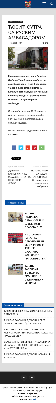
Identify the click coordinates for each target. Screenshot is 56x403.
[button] (52, 4)
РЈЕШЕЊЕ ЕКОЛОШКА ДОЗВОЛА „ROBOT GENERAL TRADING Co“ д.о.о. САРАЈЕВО (24, 322)
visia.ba (34, 399)
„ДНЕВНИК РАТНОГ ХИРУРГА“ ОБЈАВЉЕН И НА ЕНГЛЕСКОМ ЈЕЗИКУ (17, 177)
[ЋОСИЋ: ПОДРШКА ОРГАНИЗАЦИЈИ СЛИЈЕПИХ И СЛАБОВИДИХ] (15, 217)
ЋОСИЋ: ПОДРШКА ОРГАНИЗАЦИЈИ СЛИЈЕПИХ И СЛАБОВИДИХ (34, 220)
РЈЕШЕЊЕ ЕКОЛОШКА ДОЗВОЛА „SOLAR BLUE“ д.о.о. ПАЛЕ (27, 356)
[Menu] (44, 3)
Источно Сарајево (15, 22)
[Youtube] (32, 378)
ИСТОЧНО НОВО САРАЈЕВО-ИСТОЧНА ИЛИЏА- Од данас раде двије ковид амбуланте (38, 178)
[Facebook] (24, 378)
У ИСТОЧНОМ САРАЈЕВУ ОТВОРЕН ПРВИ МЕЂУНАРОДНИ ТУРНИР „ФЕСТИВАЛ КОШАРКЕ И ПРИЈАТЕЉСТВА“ (28, 332)
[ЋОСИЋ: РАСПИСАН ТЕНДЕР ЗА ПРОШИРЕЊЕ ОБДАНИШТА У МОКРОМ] (15, 269)
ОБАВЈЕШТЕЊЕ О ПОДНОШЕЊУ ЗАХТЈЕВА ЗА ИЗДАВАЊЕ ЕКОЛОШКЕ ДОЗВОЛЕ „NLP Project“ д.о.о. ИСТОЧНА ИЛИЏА (27, 345)
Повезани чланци (15, 203)
